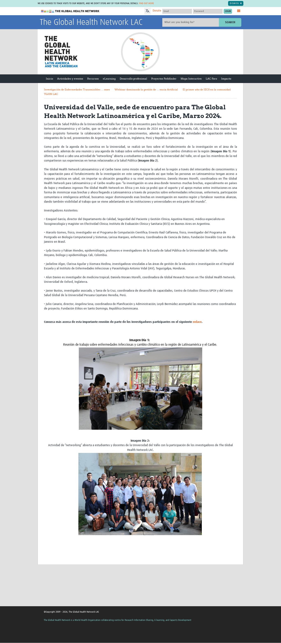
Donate (157, 10)
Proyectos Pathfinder (163, 78)
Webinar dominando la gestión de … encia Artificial (146, 89)
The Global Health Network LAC (91, 22)
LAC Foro (211, 78)
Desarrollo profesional (133, 78)
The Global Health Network (70, 11)
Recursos (93, 78)
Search (230, 22)
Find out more (146, 3)
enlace (197, 321)
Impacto (226, 78)
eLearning (109, 78)
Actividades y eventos (70, 78)
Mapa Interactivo (191, 78)
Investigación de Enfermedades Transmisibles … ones (77, 89)
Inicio (49, 78)
